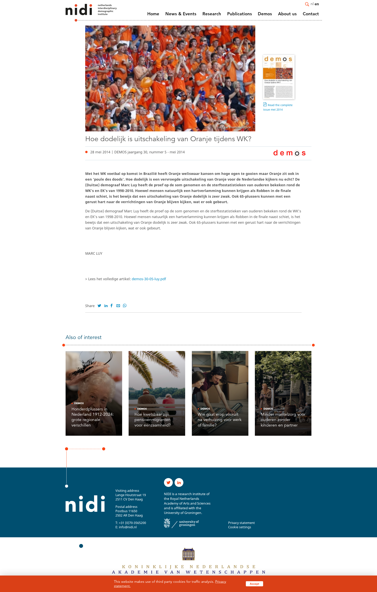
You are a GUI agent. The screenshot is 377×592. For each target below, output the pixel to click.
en (317, 4)
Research (211, 13)
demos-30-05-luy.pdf (149, 278)
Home (153, 13)
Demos (265, 13)
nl (312, 3)
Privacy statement (241, 523)
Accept (254, 583)
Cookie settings (239, 527)
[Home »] (86, 12)
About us (287, 13)
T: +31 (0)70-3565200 (130, 523)
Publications (239, 13)
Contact (311, 13)
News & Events (180, 13)
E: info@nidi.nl (126, 527)
